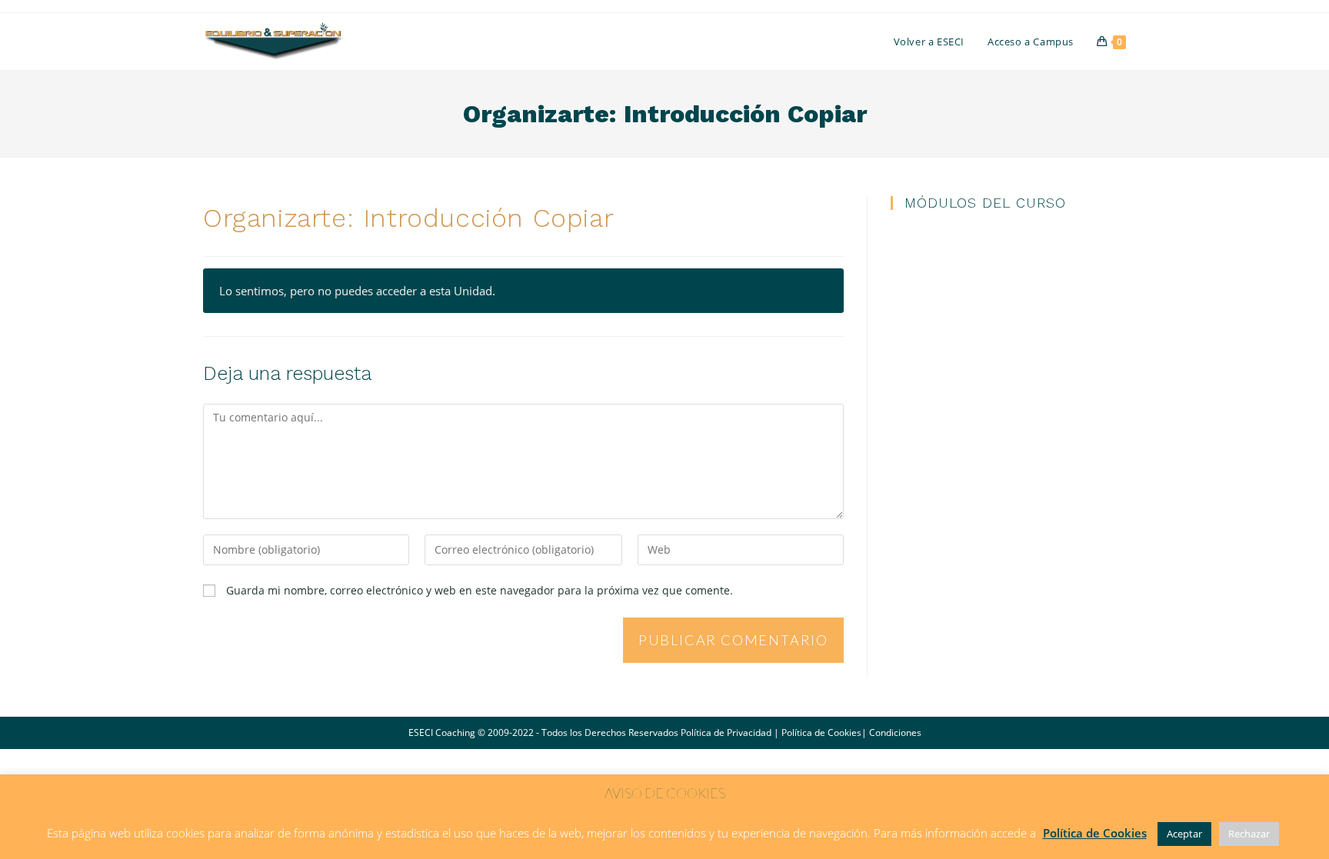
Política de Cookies (821, 732)
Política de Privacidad (726, 732)
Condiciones (895, 732)
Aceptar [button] (1184, 834)
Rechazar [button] (1249, 834)
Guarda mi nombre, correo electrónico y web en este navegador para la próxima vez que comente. (479, 590)
